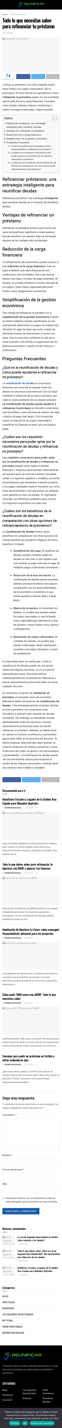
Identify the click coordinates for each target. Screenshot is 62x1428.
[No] (58, 1418)
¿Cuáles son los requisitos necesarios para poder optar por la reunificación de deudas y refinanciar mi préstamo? (31, 156)
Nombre (7, 1155)
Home (5, 14)
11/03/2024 (28, 808)
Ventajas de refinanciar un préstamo (25, 131)
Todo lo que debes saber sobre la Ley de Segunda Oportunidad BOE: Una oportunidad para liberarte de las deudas (38, 1254)
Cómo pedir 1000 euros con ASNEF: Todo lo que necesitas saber (29, 996)
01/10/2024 (28, 1065)
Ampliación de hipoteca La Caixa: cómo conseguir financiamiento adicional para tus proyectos (30, 931)
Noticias (7, 1320)
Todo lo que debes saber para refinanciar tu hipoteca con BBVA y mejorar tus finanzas (27, 866)
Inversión (8, 1308)
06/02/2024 (28, 873)
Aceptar (15, 1423)
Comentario (9, 1115)
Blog (5, 1296)
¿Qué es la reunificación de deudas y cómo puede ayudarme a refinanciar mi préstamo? (31, 148)
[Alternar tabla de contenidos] (52, 118)
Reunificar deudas (13, 1333)
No (25, 1423)
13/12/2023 (7, 32)
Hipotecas (8, 1302)
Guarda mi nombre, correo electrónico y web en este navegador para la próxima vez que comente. (32, 1200)
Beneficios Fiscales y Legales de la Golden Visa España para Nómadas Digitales (29, 801)
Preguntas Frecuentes (18, 142)
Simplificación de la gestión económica (27, 138)
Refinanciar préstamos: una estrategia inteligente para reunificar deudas (26, 125)
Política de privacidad (42, 1423)
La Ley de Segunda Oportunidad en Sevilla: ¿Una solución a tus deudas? (37, 1238)
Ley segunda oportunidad (17, 1314)
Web (4, 1184)
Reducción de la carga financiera (24, 135)
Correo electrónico (13, 1169)
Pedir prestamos (18, 14)
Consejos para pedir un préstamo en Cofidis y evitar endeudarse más (28, 1058)
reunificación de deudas (20, 383)
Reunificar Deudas (13, 808)
